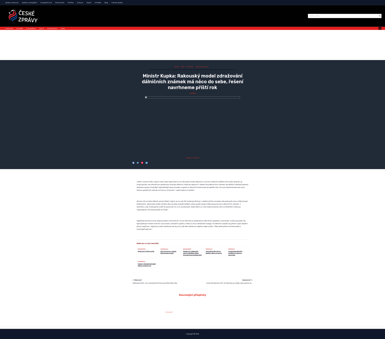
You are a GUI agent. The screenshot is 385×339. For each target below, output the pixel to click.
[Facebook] (379, 28)
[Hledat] (380, 16)
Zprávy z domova (192, 158)
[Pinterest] (142, 163)
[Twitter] (138, 163)
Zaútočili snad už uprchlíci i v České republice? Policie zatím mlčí (178, 305)
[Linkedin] (147, 163)
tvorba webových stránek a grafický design (192, 327)
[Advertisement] (192, 45)
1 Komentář (168, 312)
